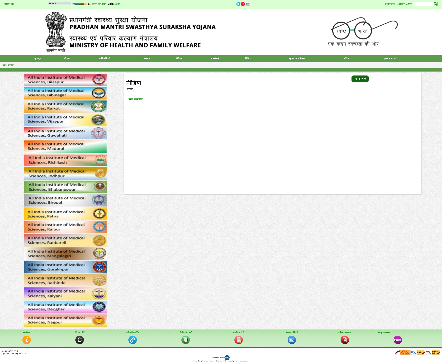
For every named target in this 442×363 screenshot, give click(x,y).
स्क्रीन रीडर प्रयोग (99, 3)
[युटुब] (243, 4)
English (116, 3)
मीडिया (347, 58)
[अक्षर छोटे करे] (56, 3)
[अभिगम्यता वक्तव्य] (344, 340)
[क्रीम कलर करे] (85, 3)
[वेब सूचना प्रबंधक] (397, 340)
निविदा (248, 58)
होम (4, 65)
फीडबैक (392, 4)
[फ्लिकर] (248, 4)
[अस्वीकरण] (26, 340)
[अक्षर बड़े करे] (50, 3)
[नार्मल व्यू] (108, 3)
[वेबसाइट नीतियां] (291, 340)
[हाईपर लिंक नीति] (132, 340)
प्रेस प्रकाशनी (136, 99)
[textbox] (423, 4)
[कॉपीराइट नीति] (79, 340)
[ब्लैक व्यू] (111, 3)
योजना (67, 58)
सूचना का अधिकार (297, 58)
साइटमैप (402, 4)
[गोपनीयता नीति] (238, 340)
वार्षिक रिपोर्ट (104, 58)
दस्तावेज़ (146, 58)
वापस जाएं (360, 78)
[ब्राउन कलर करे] (82, 3)
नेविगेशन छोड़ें (9, 3)
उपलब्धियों (215, 58)
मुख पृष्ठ (38, 58)
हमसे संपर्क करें (390, 58)
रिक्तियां (179, 58)
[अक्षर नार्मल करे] (53, 3)
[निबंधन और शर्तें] (185, 340)
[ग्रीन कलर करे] (79, 3)
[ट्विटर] (238, 4)
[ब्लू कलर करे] (76, 3)
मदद (410, 4)
